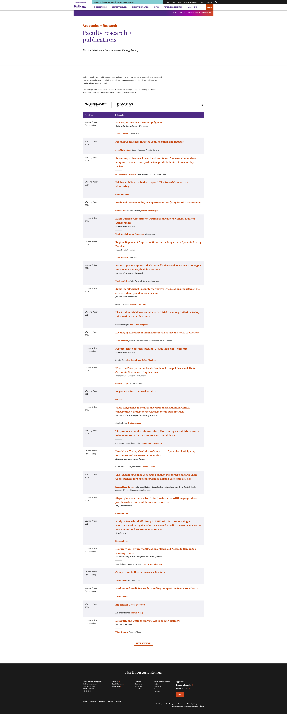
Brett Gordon (121, 211)
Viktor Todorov (121, 632)
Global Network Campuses (162, 681)
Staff (173, 2)
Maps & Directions (117, 684)
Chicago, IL (138, 684)
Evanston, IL (138, 686)
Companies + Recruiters (191, 2)
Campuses (138, 681)
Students (209, 2)
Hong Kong (157, 686)
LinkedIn (85, 701)
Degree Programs (119, 7)
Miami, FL (138, 689)
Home (174, 13)
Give (180, 694)
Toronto (156, 689)
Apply (209, 7)
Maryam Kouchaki (138, 304)
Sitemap (202, 706)
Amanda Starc (121, 580)
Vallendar (157, 691)
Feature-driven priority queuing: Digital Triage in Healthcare (151, 348)
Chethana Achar (122, 281)
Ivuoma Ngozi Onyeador (125, 174)
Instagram (102, 701)
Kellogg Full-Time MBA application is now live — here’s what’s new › (114, 2)
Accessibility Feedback (191, 706)
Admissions (192, 7)
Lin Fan (118, 400)
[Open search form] (216, 2)
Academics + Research (173, 7)
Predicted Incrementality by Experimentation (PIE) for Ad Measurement (158, 202)
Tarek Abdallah (121, 234)
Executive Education (140, 7)
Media (202, 2)
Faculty (167, 2)
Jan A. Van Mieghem (139, 325)
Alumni (179, 2)
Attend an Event (182, 688)
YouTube (118, 701)
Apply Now (180, 682)
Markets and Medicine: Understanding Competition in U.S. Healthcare (156, 588)
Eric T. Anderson (122, 194)
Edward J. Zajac (122, 383)
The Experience (100, 7)
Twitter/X (110, 701)
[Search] (201, 105)
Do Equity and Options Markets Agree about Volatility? (147, 620)
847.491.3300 (87, 691)
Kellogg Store (116, 686)
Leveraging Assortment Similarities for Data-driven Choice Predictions (157, 332)
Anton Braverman (136, 234)
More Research (143, 643)
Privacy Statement (177, 706)
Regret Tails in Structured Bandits (135, 391)
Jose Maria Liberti (123, 150)
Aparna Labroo (121, 134)
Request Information (183, 685)
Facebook (93, 701)
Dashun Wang (137, 613)
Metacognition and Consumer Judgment (139, 122)
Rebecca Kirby (121, 513)
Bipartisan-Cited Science (130, 604)
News (156, 7)
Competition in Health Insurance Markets (140, 572)
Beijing (156, 684)
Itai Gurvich (132, 360)
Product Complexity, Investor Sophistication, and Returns (149, 141)
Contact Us (115, 681)
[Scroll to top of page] (207, 702)
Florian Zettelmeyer (149, 211)
